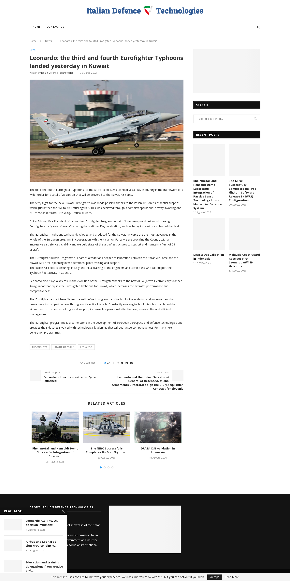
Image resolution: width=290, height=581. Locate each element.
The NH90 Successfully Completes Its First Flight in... (106, 450)
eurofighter (39, 347)
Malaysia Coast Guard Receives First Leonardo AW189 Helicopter (244, 260)
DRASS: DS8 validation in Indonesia (158, 450)
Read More (232, 577)
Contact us (55, 26)
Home (37, 26)
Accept (214, 577)
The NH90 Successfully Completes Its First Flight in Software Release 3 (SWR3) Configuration (242, 190)
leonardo (86, 347)
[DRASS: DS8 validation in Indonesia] (157, 427)
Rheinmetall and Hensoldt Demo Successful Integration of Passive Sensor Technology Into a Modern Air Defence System (207, 194)
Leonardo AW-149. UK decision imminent (42, 522)
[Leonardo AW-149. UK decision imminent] (13, 524)
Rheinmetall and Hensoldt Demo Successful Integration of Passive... (55, 452)
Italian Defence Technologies (57, 72)
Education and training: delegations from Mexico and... (44, 566)
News (48, 41)
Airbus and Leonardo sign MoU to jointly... (41, 543)
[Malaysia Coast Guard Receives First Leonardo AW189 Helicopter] (244, 234)
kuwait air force (64, 347)
